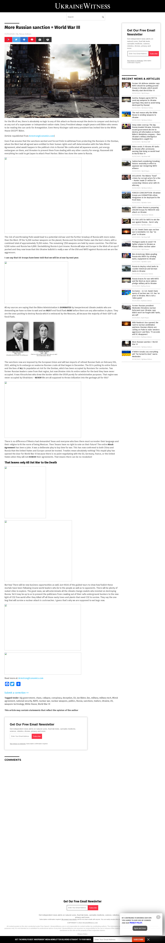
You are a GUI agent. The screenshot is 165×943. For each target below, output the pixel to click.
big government (27, 698)
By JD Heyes (145, 93)
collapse (46, 698)
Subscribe (138, 939)
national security (24, 701)
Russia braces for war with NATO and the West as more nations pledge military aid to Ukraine (145, 281)
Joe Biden (81, 698)
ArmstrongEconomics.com (41, 136)
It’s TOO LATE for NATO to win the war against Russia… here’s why (145, 221)
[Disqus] (62, 795)
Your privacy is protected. (18, 743)
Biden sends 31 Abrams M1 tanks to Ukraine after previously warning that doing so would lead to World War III (145, 150)
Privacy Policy (82, 934)
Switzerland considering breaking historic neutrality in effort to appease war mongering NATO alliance (146, 164)
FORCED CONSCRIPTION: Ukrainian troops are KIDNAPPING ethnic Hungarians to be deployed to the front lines (146, 196)
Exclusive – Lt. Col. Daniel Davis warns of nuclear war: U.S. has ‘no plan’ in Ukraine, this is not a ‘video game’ (146, 294)
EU (74, 698)
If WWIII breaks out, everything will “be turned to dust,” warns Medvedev (145, 354)
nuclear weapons (59, 701)
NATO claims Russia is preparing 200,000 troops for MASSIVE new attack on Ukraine (145, 209)
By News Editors (147, 120)
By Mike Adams (146, 225)
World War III (44, 704)
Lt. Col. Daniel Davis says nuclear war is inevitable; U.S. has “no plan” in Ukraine (145, 232)
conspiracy (56, 698)
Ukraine (105, 701)
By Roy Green (145, 286)
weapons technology (14, 704)
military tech (105, 698)
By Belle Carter (146, 202)
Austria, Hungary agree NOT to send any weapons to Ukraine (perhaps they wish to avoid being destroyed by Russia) (146, 101)
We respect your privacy (69, 919)
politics (71, 701)
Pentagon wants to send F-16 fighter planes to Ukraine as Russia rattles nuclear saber (144, 244)
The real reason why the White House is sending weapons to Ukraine (144, 115)
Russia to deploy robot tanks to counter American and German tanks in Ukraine (145, 268)
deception (67, 698)
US (111, 701)
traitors (97, 701)
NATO (35, 701)
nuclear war (44, 701)
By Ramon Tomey (147, 108)
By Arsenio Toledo (147, 215)
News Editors (25, 34)
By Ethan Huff (146, 142)
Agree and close (140, 928)
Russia (79, 701)
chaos (39, 698)
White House (31, 704)
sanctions (88, 701)
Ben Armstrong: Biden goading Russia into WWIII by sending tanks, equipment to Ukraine (144, 256)
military (94, 698)
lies (88, 698)
